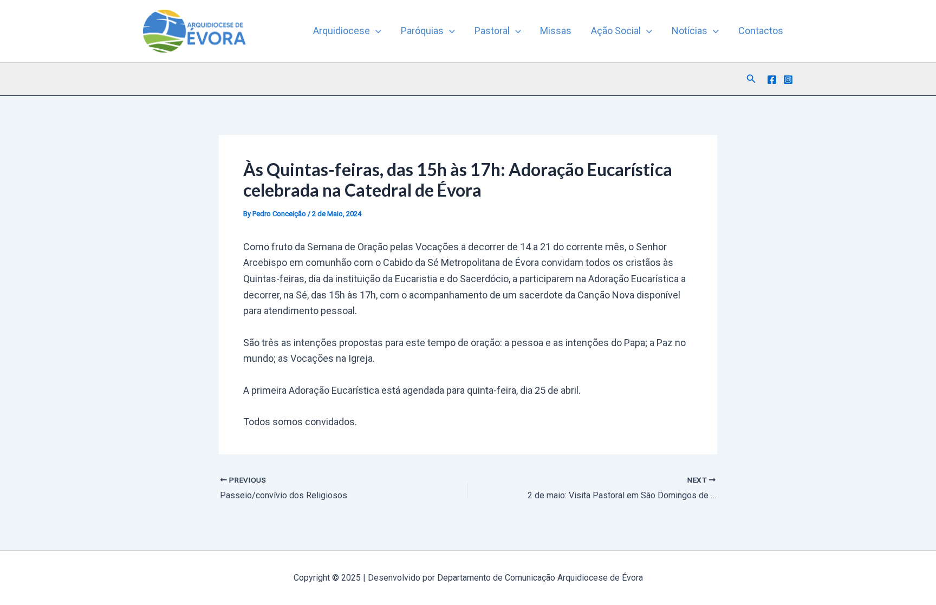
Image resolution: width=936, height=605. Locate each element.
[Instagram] (788, 79)
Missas (555, 30)
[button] (375, 31)
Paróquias (422, 30)
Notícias (689, 30)
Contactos (760, 30)
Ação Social (616, 30)
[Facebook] (772, 79)
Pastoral (492, 30)
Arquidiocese (341, 30)
